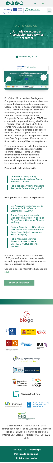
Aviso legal (35, 449)
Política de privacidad (26, 454)
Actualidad (26, 25)
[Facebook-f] (12, 3)
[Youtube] (21, 3)
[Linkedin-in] (8, 3)
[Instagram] (17, 3)
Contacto (17, 449)
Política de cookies (26, 458)
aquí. (6, 272)
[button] (49, 10)
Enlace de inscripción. (19, 282)
